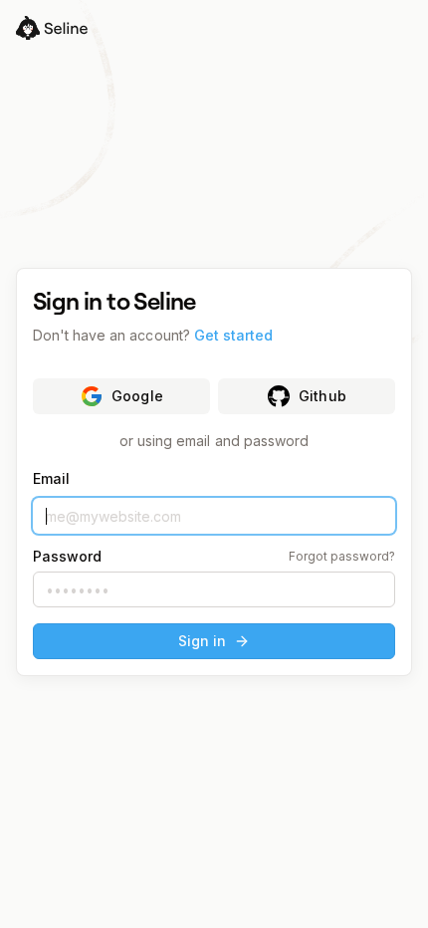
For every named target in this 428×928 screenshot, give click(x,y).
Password (67, 557)
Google (136, 395)
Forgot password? (342, 557)
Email (51, 478)
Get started (233, 335)
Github (322, 395)
